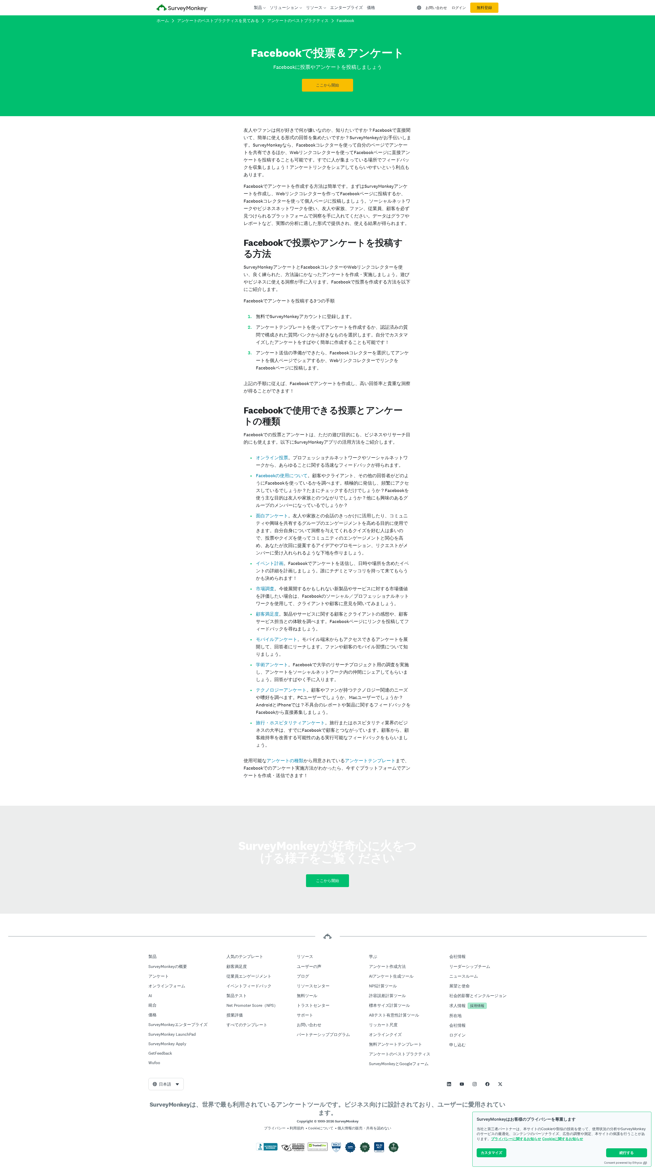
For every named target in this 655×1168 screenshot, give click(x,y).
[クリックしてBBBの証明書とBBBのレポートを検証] (267, 1149)
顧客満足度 (267, 614)
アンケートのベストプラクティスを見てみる (218, 20)
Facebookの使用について (282, 475)
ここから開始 (327, 85)
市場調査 (265, 589)
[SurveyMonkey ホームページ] (182, 8)
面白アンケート (272, 516)
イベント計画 (269, 563)
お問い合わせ (436, 7)
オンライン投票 (272, 458)
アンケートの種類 (285, 760)
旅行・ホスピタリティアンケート (290, 723)
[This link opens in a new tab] (449, 1084)
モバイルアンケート (276, 639)
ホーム (163, 20)
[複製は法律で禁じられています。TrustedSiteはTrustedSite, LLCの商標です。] (318, 1149)
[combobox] (166, 1084)
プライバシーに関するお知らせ (516, 1139)
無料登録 (484, 7)
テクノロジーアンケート (281, 690)
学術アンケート (272, 665)
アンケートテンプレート (370, 760)
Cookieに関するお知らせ (562, 1139)
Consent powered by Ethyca (623, 1162)
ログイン (459, 7)
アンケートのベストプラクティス (298, 20)
